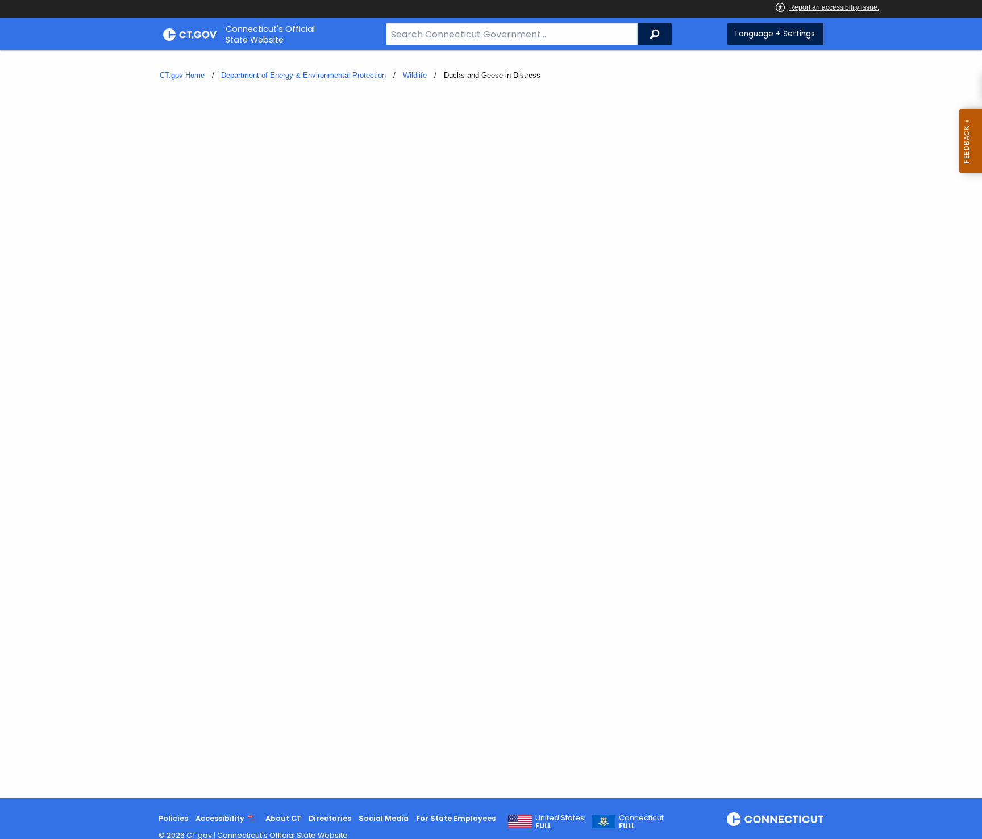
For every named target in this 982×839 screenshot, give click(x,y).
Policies (173, 818)
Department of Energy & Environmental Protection (303, 75)
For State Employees (456, 818)
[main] (491, 424)
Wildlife (415, 75)
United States (559, 822)
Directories (330, 818)
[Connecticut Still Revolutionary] (775, 819)
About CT (283, 818)
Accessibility (219, 818)
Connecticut (641, 822)
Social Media (384, 818)
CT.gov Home (182, 75)
